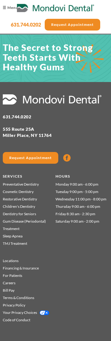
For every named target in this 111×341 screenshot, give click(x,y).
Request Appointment (72, 24)
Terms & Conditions (18, 297)
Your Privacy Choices (20, 312)
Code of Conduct (16, 320)
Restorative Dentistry (20, 199)
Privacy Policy (14, 305)
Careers (9, 283)
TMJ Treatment (15, 243)
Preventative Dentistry (21, 184)
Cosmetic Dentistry (18, 191)
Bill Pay (8, 290)
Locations (10, 260)
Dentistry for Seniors (19, 214)
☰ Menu (10, 7)
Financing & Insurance (21, 268)
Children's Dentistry (19, 206)
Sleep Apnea (13, 236)
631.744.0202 (26, 24)
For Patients (12, 275)
